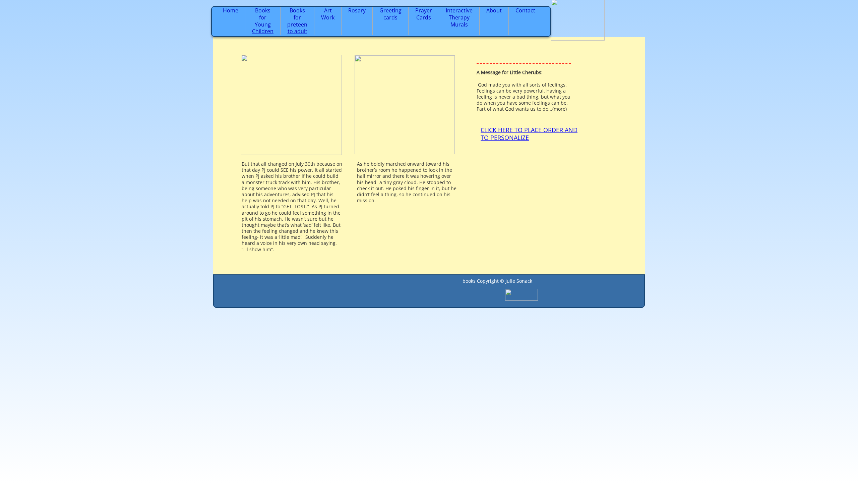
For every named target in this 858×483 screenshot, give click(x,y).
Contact (525, 10)
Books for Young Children (262, 21)
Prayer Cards (423, 14)
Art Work (327, 14)
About (494, 10)
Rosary (357, 10)
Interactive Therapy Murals (459, 17)
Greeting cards (390, 14)
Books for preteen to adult (297, 21)
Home (230, 10)
